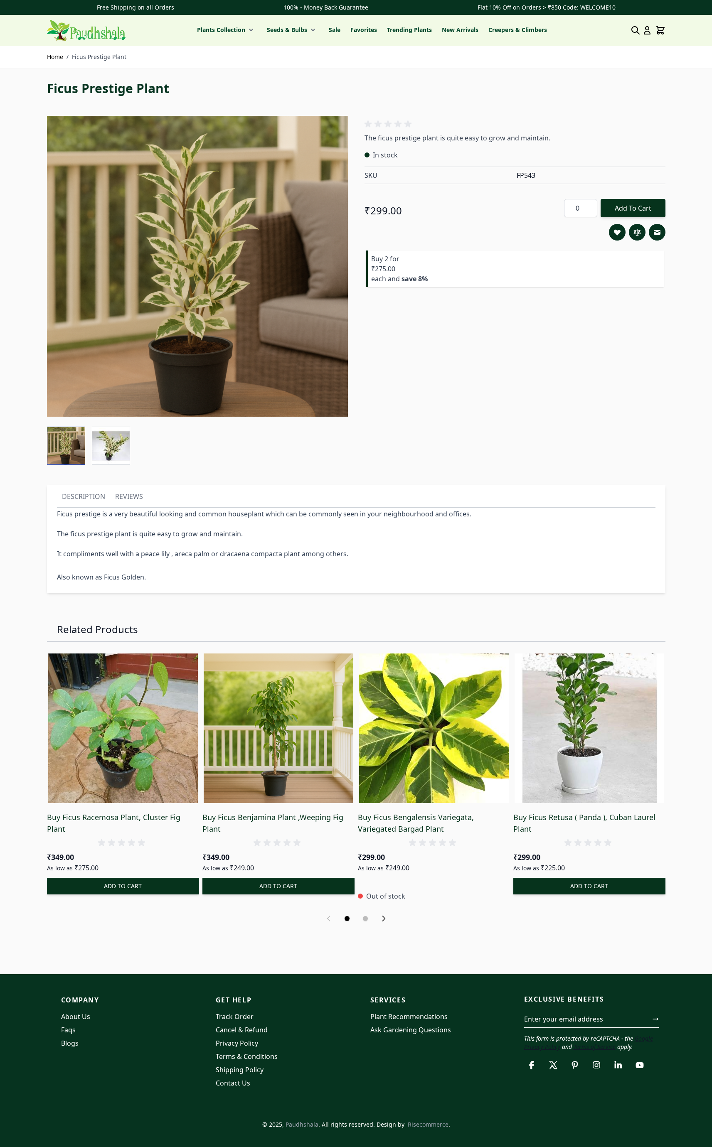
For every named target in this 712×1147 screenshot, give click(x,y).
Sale (334, 30)
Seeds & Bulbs (287, 30)
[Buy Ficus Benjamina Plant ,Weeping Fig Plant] (278, 728)
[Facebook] (531, 1065)
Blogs (70, 1043)
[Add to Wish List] (617, 232)
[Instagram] (596, 1065)
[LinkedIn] (618, 1065)
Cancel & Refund (242, 1029)
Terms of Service (595, 1047)
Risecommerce (428, 1124)
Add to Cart (633, 208)
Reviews (129, 496)
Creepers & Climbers (517, 30)
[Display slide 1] (347, 918)
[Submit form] (655, 1019)
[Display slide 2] (365, 918)
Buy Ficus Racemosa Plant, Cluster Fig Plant (113, 823)
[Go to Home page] (86, 30)
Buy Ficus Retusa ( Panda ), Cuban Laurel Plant (584, 823)
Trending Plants (409, 30)
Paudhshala (302, 1124)
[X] (553, 1065)
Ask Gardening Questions (410, 1029)
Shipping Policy (240, 1069)
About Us (75, 1016)
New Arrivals (460, 30)
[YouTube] (639, 1065)
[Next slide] (383, 918)
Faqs (68, 1029)
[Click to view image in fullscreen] (197, 266)
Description (83, 496)
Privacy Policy (237, 1043)
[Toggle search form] (636, 30)
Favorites (363, 30)
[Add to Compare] (637, 232)
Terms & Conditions (247, 1056)
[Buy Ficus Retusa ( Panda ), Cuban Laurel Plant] (589, 728)
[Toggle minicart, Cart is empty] (660, 30)
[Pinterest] (574, 1065)
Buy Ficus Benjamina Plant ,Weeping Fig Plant (272, 823)
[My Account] (647, 30)
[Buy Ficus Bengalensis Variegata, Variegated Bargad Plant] (434, 728)
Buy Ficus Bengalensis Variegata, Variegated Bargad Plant (416, 823)
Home (55, 57)
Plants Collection (221, 30)
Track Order (235, 1016)
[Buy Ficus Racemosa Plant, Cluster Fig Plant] (123, 728)
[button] (389, 124)
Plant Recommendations (409, 1016)
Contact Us (233, 1083)
